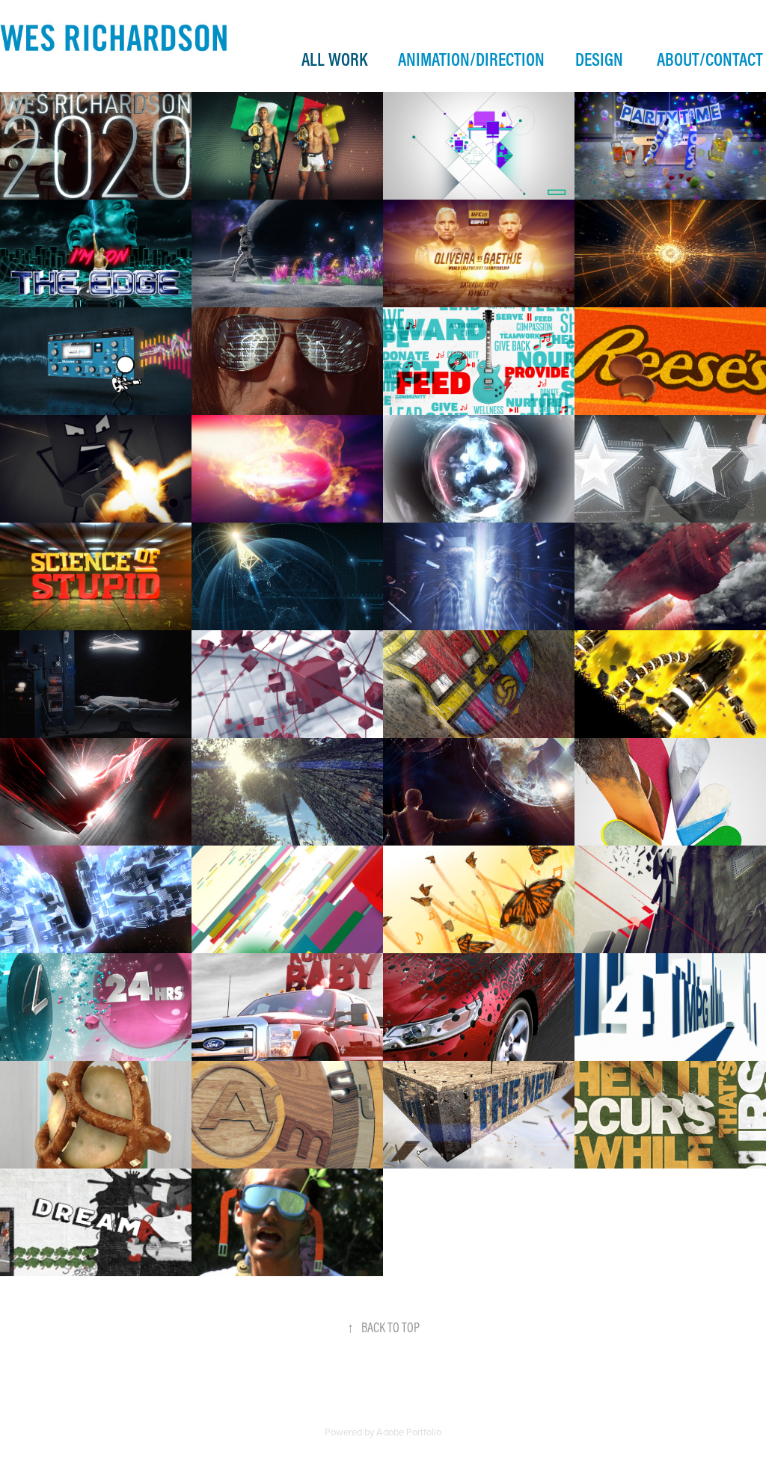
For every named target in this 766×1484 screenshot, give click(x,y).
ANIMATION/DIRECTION (471, 59)
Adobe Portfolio (408, 1431)
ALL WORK (334, 59)
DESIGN (599, 59)
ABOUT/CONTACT (710, 59)
